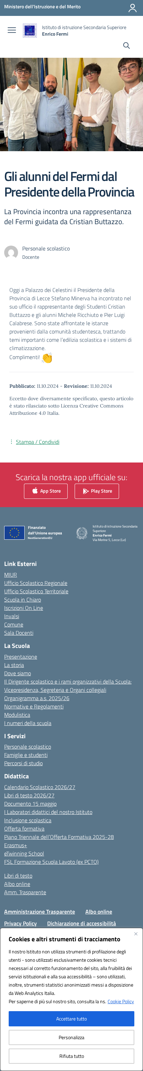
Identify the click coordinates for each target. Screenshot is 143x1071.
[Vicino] (136, 934)
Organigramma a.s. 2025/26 (36, 698)
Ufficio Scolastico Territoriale (36, 591)
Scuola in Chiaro (22, 599)
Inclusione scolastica (27, 820)
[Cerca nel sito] (126, 46)
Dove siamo (17, 673)
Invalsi (11, 616)
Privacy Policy (20, 923)
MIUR (10, 574)
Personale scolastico (27, 746)
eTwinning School (24, 853)
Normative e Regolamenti (34, 706)
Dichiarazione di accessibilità (81, 923)
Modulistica (17, 715)
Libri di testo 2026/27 (29, 795)
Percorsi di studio (23, 763)
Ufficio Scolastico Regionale (35, 583)
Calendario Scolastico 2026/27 (39, 787)
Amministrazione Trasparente (39, 911)
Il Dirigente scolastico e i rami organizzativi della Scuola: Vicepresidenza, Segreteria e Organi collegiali (68, 685)
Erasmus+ (15, 845)
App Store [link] (50, 490)
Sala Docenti (18, 633)
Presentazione (20, 656)
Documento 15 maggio (30, 803)
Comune (13, 624)
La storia (14, 665)
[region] (71, 999)
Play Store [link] (101, 490)
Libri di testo (18, 875)
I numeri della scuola (27, 723)
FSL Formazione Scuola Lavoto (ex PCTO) (51, 862)
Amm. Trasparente (25, 892)
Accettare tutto (71, 1018)
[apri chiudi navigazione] (12, 31)
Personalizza (71, 1037)
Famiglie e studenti (26, 755)
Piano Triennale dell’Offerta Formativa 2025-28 (59, 837)
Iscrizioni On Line (23, 608)
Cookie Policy (121, 1001)
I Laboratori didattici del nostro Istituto (48, 812)
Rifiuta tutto (71, 1056)
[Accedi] (132, 7)
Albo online (17, 884)
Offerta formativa (24, 828)
